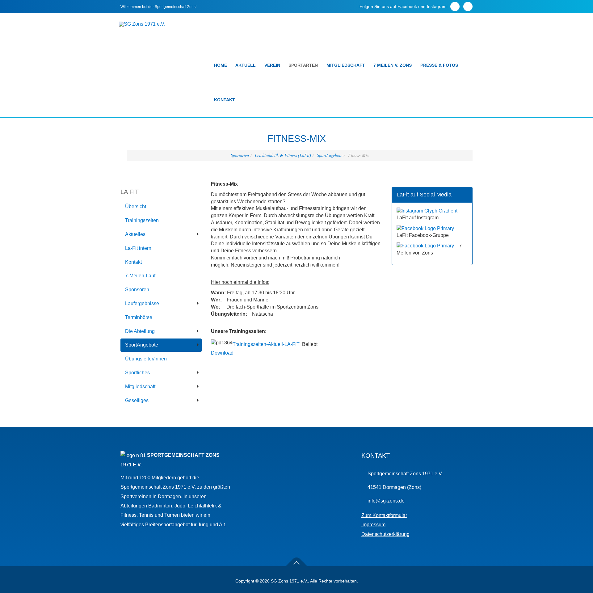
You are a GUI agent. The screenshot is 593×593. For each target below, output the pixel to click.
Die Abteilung (140, 331)
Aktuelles (135, 234)
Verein (272, 65)
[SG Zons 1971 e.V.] (142, 24)
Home (220, 65)
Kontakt (224, 99)
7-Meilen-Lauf (140, 275)
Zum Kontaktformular (384, 515)
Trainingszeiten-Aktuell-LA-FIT (266, 344)
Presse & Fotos (439, 65)
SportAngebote (329, 155)
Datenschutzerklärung (385, 534)
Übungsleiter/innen (146, 358)
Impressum (373, 524)
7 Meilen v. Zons (392, 65)
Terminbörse (138, 317)
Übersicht (135, 206)
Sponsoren (137, 289)
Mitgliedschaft (345, 65)
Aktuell (245, 65)
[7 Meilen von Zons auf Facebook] (425, 245)
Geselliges (137, 400)
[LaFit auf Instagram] (427, 210)
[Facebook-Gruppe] (425, 228)
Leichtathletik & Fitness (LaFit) (283, 155)
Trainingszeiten (142, 220)
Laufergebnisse (142, 303)
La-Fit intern (138, 248)
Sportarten (303, 65)
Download (222, 352)
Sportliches (137, 372)
